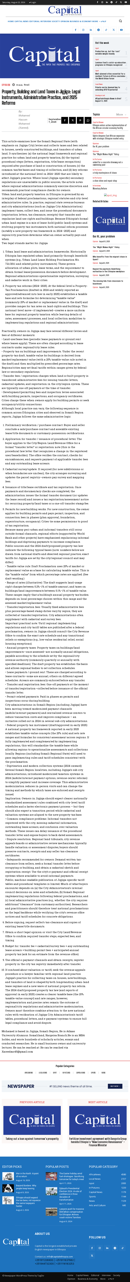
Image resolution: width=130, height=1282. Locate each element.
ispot (97, 48)
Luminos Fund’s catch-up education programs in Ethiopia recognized (110, 63)
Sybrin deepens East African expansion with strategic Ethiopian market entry (109, 137)
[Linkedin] (107, 2)
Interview (97, 186)
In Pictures (97, 159)
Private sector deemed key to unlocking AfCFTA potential (107, 88)
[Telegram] (112, 2)
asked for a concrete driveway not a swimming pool (108, 163)
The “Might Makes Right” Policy (106, 154)
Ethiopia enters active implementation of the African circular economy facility (110, 126)
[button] (120, 21)
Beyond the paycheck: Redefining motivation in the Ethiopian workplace (109, 270)
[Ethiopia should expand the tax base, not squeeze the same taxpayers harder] (8, 1200)
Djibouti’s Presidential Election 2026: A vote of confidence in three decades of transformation (70, 1194)
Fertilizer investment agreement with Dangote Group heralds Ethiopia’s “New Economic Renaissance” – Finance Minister (98, 1142)
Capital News (98, 122)
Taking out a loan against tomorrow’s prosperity (32, 1138)
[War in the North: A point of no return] (8, 1176)
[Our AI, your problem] (110, 219)
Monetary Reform (100, 188)
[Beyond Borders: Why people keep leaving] (8, 1188)
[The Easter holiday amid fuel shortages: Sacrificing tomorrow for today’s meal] (51, 1176)
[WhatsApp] (88, 120)
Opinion (6, 85)
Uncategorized (100, 95)
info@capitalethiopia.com (60, 1256)
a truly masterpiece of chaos (105, 172)
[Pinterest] (80, 120)
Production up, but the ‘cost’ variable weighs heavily (107, 52)
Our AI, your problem (101, 146)
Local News (99, 84)
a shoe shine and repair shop (105, 180)
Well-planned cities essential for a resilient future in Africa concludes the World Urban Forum (110, 76)
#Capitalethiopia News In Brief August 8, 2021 (108, 99)
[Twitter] (121, 2)
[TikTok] (116, 2)
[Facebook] (97, 2)
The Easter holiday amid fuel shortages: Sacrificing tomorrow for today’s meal (71, 1176)
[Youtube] (126, 2)
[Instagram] (102, 2)
